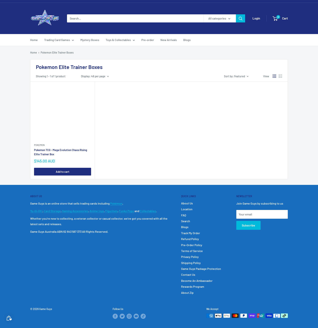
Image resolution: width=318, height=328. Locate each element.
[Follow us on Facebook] (115, 316)
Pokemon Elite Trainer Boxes (57, 52)
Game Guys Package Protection (201, 268)
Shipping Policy (191, 263)
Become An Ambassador (197, 280)
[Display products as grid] (274, 76)
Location (186, 209)
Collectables (148, 211)
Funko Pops (126, 211)
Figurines (111, 211)
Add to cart (62, 171)
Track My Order (190, 233)
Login (256, 18)
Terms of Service (192, 251)
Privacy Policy (190, 256)
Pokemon (39, 144)
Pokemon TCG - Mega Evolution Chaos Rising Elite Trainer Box (60, 152)
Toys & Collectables (118, 40)
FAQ (183, 215)
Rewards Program (192, 286)
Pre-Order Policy (191, 245)
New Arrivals (168, 40)
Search (185, 221)
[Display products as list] (280, 76)
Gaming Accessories (75, 211)
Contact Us (188, 274)
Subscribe (248, 225)
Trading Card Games (57, 40)
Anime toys (97, 211)
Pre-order (147, 40)
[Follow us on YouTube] (136, 316)
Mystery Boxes (89, 40)
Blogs (187, 40)
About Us (187, 203)
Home (34, 40)
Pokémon (116, 203)
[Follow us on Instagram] (129, 316)
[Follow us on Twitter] (122, 316)
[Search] (240, 18)
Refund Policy (190, 239)
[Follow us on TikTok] (143, 316)
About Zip (187, 292)
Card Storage (52, 211)
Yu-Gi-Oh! (36, 211)
